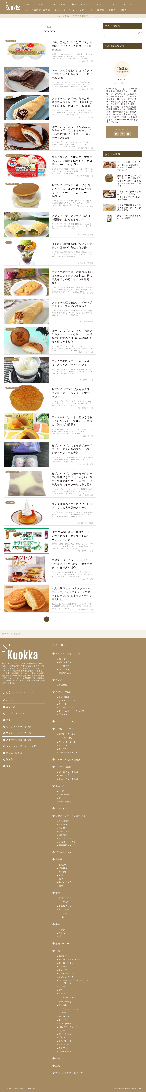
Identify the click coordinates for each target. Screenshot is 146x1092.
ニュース (40, 4)
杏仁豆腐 (63, 685)
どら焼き (63, 868)
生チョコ (66, 1013)
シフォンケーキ (66, 977)
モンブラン (64, 1048)
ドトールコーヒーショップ (71, 711)
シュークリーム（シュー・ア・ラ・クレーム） (74, 981)
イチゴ (65, 902)
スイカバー (64, 666)
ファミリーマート (67, 742)
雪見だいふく (65, 673)
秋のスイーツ (65, 909)
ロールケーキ (65, 1051)
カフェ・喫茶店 (96, 10)
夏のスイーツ (65, 906)
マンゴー (63, 933)
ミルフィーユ (65, 1044)
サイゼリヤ (64, 824)
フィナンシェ (65, 1034)
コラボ (62, 798)
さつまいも (67, 914)
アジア (58, 680)
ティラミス (64, 1017)
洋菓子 (112, 10)
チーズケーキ (65, 1002)
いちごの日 (64, 775)
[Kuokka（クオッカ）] (11, 9)
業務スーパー (62, 943)
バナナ (62, 930)
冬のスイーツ (65, 898)
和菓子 (123, 10)
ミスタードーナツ (67, 842)
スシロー (63, 828)
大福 (61, 875)
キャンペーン (65, 794)
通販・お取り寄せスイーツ (69, 1073)
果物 (57, 924)
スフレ (62, 986)
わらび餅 (63, 872)
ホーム (28, 4)
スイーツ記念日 (63, 766)
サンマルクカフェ (67, 701)
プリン (62, 1037)
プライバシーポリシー (15, 1088)
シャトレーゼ (65, 704)
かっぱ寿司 (64, 821)
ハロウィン (61, 808)
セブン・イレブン (67, 734)
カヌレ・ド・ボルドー (69, 959)
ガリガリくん (65, 662)
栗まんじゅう (65, 882)
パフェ (62, 1031)
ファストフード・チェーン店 (69, 10)
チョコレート (65, 1005)
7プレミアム (67, 738)
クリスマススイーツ (65, 721)
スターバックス (66, 707)
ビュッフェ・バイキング (93, 4)
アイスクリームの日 (68, 772)
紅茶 (57, 1065)
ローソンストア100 (68, 752)
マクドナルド (65, 838)
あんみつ (63, 865)
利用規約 (31, 1088)
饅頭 (61, 886)
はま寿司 (63, 835)
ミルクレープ (65, 1041)
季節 (57, 892)
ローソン (63, 749)
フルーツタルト (68, 998)
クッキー (63, 966)
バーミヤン (64, 831)
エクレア (63, 956)
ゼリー (62, 990)
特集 (74, 4)
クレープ (63, 970)
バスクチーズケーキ (68, 1027)
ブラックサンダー (64, 852)
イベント (63, 791)
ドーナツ (63, 1020)
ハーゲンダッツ (66, 669)
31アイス (63, 659)
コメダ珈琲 (64, 697)
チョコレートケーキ (70, 1009)
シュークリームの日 (68, 779)
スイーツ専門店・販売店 (37, 10)
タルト (62, 993)
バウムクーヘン (66, 1024)
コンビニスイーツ (58, 4)
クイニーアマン (66, 963)
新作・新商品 (65, 801)
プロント (63, 714)
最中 (61, 879)
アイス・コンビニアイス (122, 4)
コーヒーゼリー (66, 973)
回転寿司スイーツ (67, 845)
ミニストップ (65, 745)
